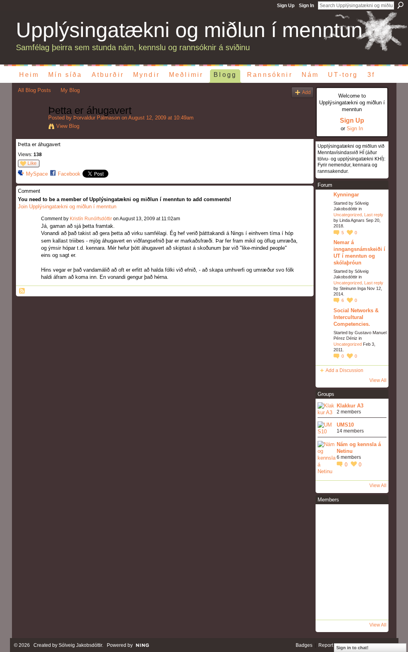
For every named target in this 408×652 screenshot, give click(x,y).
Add (306, 92)
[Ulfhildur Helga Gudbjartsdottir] (351, 606)
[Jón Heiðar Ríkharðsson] (328, 562)
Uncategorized (347, 214)
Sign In (306, 5)
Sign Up (285, 5)
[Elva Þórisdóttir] (328, 606)
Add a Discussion (344, 370)
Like (32, 163)
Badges (304, 645)
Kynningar (346, 195)
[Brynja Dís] (373, 606)
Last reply (373, 214)
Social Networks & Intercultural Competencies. (356, 317)
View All (377, 380)
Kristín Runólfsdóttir (91, 218)
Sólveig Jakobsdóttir (80, 645)
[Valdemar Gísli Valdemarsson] (351, 539)
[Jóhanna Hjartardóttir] (351, 517)
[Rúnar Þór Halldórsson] (351, 562)
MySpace (37, 174)
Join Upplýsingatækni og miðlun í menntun (67, 207)
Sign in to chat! (352, 647)
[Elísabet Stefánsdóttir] (328, 539)
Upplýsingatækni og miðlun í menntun (189, 29)
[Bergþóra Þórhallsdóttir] (373, 517)
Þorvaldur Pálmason (96, 118)
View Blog (67, 126)
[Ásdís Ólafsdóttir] (373, 562)
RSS (22, 291)
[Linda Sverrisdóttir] (328, 517)
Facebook (69, 174)
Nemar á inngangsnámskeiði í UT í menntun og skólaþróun (359, 252)
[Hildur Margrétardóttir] (373, 584)
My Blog (70, 90)
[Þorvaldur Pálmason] (30, 127)
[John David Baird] (328, 584)
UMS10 (345, 425)
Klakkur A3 (350, 406)
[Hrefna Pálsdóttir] (351, 584)
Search (400, 5)
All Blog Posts (34, 90)
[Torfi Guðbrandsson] (373, 539)
